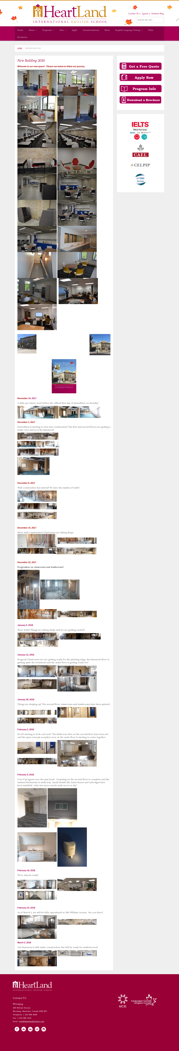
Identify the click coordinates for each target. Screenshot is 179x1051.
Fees (62, 30)
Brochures (22, 37)
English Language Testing (127, 30)
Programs (47, 30)
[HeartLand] (61, 13)
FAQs (150, 30)
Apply (74, 30)
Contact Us (133, 13)
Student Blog (157, 13)
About (31, 30)
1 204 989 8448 (30, 1015)
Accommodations (91, 30)
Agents (145, 13)
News (107, 30)
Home (20, 30)
